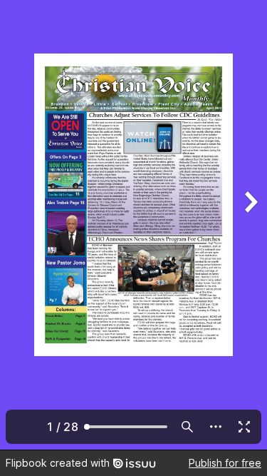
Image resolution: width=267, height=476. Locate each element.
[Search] (187, 426)
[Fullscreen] (244, 426)
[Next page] (250, 225)
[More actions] (215, 426)
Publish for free (225, 463)
